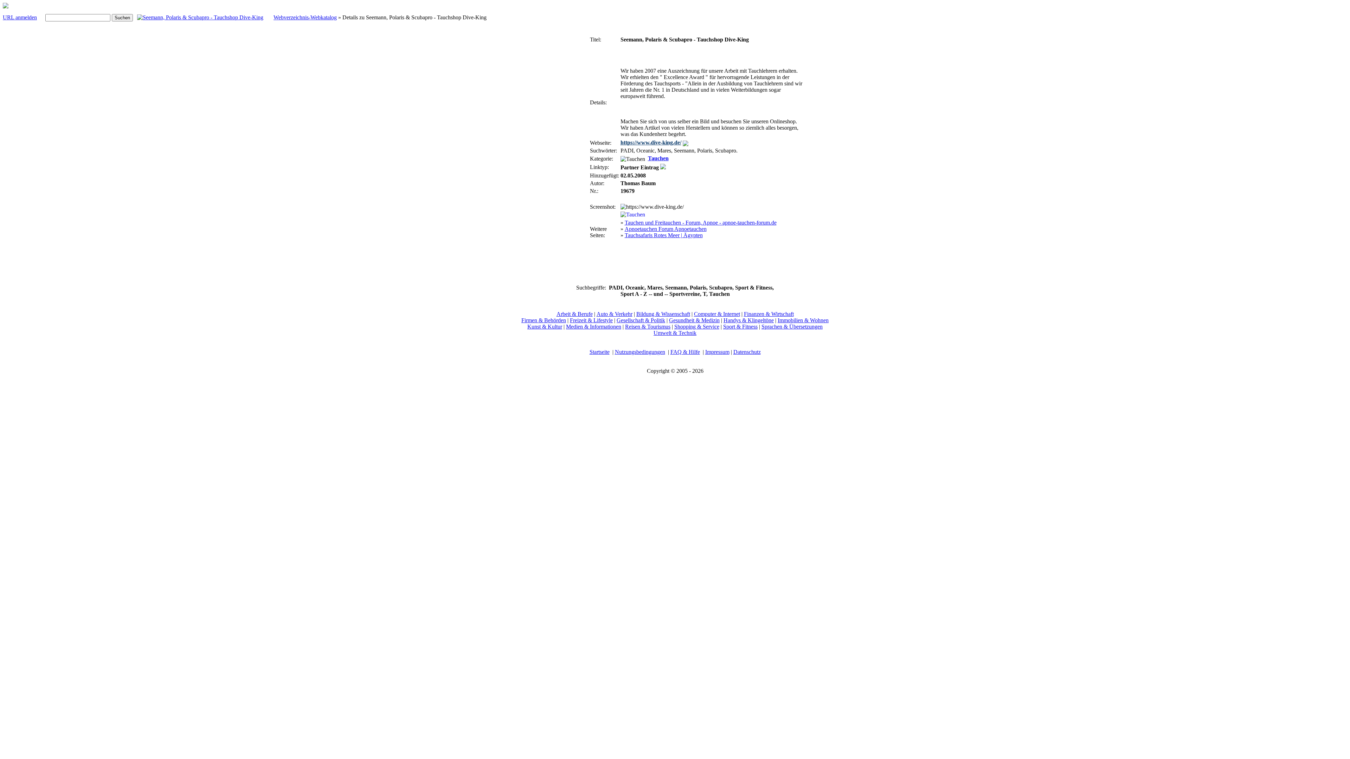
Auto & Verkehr (614, 314)
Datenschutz (747, 352)
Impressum (717, 352)
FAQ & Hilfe (685, 352)
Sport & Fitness (740, 327)
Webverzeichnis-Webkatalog (305, 17)
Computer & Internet (717, 314)
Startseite (600, 352)
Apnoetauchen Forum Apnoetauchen (666, 229)
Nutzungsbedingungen (640, 352)
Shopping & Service (696, 327)
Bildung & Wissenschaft (663, 314)
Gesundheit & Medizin (694, 320)
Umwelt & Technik (675, 333)
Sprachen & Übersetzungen (792, 327)
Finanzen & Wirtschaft (769, 314)
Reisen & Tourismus (647, 327)
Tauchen (658, 158)
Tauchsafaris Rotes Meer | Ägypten (664, 235)
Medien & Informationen (593, 327)
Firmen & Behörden (543, 320)
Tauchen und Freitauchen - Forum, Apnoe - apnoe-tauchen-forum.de (701, 223)
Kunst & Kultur (544, 327)
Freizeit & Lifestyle (591, 320)
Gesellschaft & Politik (641, 320)
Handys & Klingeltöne (749, 320)
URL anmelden (20, 17)
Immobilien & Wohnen (803, 320)
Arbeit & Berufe (575, 314)
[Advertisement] (567, 139)
